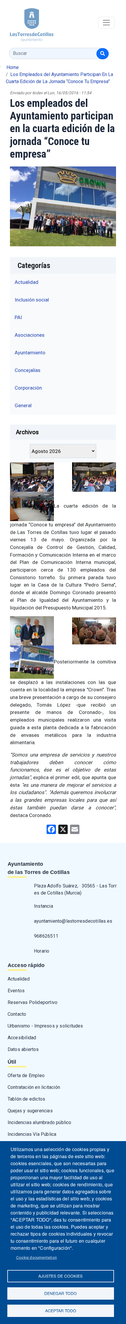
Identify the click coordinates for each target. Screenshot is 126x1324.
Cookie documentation (36, 1257)
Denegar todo (60, 1293)
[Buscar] (102, 53)
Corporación (28, 388)
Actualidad (26, 282)
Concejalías (27, 370)
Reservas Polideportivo (32, 1002)
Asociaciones (30, 335)
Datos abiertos (23, 1049)
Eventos (16, 990)
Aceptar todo (60, 1310)
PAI (18, 317)
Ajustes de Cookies (60, 1276)
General (23, 405)
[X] (63, 829)
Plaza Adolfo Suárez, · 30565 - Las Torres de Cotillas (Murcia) (75, 889)
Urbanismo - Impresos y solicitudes (45, 1026)
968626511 (46, 936)
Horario (41, 951)
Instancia (43, 906)
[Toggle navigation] (106, 22)
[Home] (27, 22)
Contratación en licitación (34, 1087)
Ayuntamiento (30, 353)
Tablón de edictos (26, 1099)
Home (12, 67)
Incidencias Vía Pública (32, 1134)
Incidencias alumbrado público (39, 1122)
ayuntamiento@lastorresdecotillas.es (73, 921)
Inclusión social (32, 300)
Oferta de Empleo (26, 1075)
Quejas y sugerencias (30, 1111)
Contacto (17, 1014)
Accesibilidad (22, 1037)
